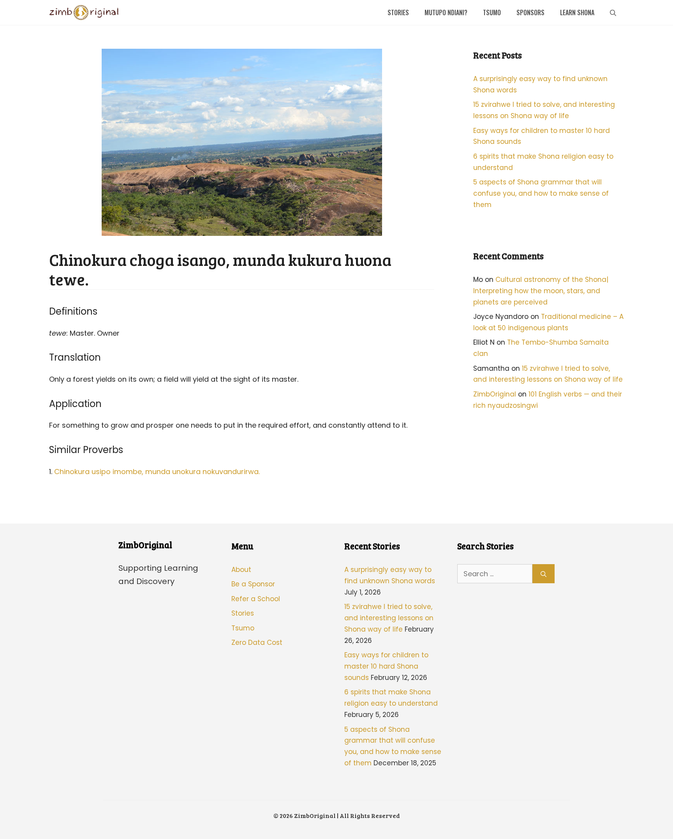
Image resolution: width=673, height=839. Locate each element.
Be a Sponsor (253, 584)
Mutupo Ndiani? (446, 12)
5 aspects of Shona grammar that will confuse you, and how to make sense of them (541, 193)
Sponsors (530, 12)
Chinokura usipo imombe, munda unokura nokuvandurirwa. (157, 471)
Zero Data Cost (256, 642)
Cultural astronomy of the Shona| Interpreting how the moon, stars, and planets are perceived (540, 291)
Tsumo (492, 12)
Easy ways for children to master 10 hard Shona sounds (386, 666)
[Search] (543, 573)
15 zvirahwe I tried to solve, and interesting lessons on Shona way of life (388, 618)
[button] (613, 12)
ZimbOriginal (494, 394)
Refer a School (255, 599)
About (241, 569)
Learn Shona (577, 12)
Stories (398, 12)
